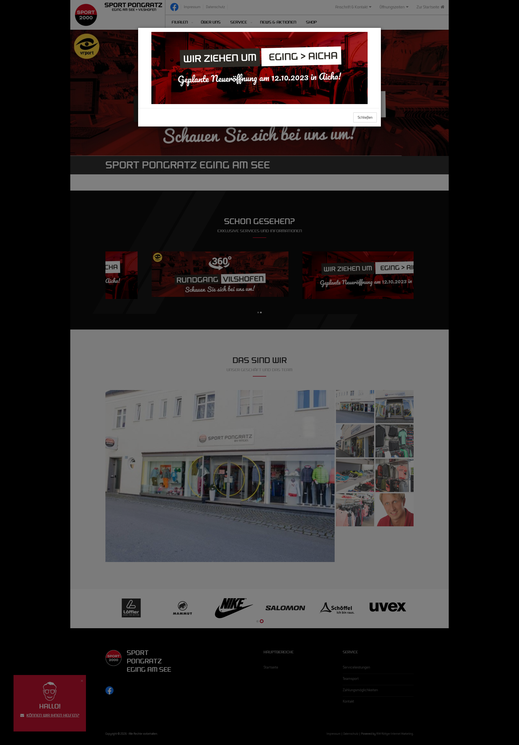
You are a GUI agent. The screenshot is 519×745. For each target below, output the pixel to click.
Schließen (365, 118)
